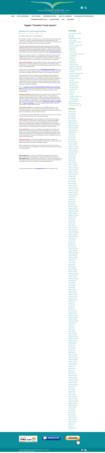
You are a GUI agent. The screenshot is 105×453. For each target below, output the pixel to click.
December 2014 (72, 357)
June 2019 (70, 262)
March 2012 (71, 416)
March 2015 (71, 352)
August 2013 (71, 386)
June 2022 (70, 199)
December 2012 (72, 400)
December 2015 (72, 336)
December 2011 (72, 421)
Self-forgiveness (73, 87)
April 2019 (70, 266)
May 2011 (70, 426)
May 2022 (70, 201)
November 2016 (72, 317)
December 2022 (72, 188)
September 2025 (72, 130)
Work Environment (73, 99)
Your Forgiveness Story (73, 105)
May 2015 (70, 349)
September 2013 (72, 384)
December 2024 (72, 146)
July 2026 (70, 113)
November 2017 (72, 296)
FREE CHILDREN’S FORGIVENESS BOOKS (84, 16)
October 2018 (71, 276)
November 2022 (72, 190)
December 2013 (72, 379)
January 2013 (71, 398)
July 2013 (70, 387)
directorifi (33, 33)
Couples (71, 57)
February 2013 (71, 396)
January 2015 (71, 356)
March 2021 (71, 225)
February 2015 (71, 354)
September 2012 (72, 405)
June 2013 (70, 389)
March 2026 (71, 120)
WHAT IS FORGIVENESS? (23, 16)
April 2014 (70, 372)
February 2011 (71, 428)
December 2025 (72, 125)
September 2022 (72, 194)
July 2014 (70, 366)
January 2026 (71, 123)
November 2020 (72, 232)
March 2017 (71, 310)
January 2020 (71, 250)
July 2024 (70, 155)
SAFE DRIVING (70, 19)
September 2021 (72, 215)
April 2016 (70, 329)
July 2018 (70, 282)
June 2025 (70, 136)
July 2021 (70, 218)
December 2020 (72, 231)
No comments (41, 33)
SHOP (63, 19)
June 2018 (70, 283)
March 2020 (71, 247)
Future (70, 71)
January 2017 (71, 313)
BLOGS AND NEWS (54, 19)
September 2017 (72, 299)
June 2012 (70, 410)
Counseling (71, 55)
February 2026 (71, 122)
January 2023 (71, 187)
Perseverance (72, 85)
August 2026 (71, 111)
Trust (70, 94)
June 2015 (70, 347)
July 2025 (70, 134)
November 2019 (72, 254)
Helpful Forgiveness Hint (75, 73)
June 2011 (70, 424)
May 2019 (70, 264)
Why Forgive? (72, 98)
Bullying (71, 48)
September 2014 (72, 363)
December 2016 (72, 315)
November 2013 (72, 380)
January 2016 (71, 335)
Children (71, 50)
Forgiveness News (73, 38)
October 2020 (71, 234)
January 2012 (71, 419)
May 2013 (70, 391)
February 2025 (71, 143)
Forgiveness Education (74, 66)
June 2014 (70, 368)
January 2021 (71, 229)
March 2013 (71, 394)
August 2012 (71, 407)
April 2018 (70, 287)
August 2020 (71, 238)
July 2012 (70, 408)
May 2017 (70, 306)
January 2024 (71, 166)
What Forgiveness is (73, 103)
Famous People (72, 64)
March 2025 (71, 141)
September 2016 (72, 320)
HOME (12, 16)
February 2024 (71, 164)
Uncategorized (71, 101)
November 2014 (72, 359)
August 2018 (71, 280)
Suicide (71, 91)
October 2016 (71, 319)
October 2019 (71, 255)
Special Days (72, 89)
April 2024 (70, 160)
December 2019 (72, 252)
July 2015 (70, 345)
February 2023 (71, 185)
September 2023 (72, 173)
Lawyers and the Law (74, 78)
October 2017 (71, 298)
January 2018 (71, 292)
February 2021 (71, 227)
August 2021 (71, 217)
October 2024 (71, 150)
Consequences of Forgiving (75, 54)
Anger (70, 43)
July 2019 (70, 261)
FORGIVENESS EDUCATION (49, 16)
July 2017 (70, 303)
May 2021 (70, 222)
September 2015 (72, 342)
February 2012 (71, 417)
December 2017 (72, 294)
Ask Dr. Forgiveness (72, 33)
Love (70, 80)
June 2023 (70, 178)
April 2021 (70, 224)
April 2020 (70, 245)
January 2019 (71, 271)
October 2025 (71, 129)
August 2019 (71, 259)
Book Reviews (72, 47)
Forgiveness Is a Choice (48, 101)
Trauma (71, 92)
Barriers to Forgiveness (74, 45)
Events (70, 35)
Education (71, 62)
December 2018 (72, 273)
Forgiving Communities (74, 69)
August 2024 (71, 153)
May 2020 (70, 243)
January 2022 (71, 208)
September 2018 (72, 278)
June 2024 (70, 157)
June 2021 (70, 220)
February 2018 (71, 291)
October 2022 (71, 192)
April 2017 (70, 308)
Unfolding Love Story (74, 96)
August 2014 (71, 364)
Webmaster (32, 451)
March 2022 (71, 204)
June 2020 (70, 241)
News (69, 37)
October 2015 (71, 340)
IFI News (71, 40)
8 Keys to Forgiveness (28, 103)
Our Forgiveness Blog (73, 42)
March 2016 (71, 331)
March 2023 (71, 183)
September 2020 (72, 236)
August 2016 (71, 322)
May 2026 (70, 116)
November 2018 (72, 275)
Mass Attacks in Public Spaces (48, 69)
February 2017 (71, 312)
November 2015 (72, 338)
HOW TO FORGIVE (36, 16)
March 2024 (71, 162)
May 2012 (70, 412)
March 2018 (71, 289)
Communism (72, 52)
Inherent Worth (72, 76)
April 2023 (70, 181)
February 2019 (71, 269)
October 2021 (71, 213)
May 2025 (70, 137)
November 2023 (72, 169)
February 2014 (71, 375)
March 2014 (71, 373)
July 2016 (70, 324)
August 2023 (71, 174)
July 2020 (70, 239)
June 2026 (70, 115)
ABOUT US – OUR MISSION (65, 16)
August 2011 (71, 423)
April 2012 (70, 414)
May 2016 (70, 328)
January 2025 (71, 144)
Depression (71, 61)
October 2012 (71, 403)
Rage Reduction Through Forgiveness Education (32, 31)
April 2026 (70, 118)
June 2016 (70, 326)
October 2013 (71, 382)
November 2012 (72, 401)
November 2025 (72, 127)
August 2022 (71, 195)
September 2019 (72, 257)
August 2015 (71, 343)
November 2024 (72, 148)
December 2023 (72, 167)
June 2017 (70, 305)
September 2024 (72, 151)
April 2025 (70, 139)
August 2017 (71, 301)
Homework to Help (73, 75)
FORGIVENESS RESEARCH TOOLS (39, 19)
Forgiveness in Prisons (74, 68)
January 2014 (71, 377)
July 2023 (70, 176)
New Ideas (71, 83)
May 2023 (70, 180)
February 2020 (71, 248)
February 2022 (71, 206)
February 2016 (71, 333)
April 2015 (70, 350)
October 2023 (71, 171)
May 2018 (70, 285)
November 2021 (72, 211)
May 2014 (70, 370)
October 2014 (71, 361)
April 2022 (70, 203)
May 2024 (70, 159)
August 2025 (71, 132)
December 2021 (72, 210)
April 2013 (70, 393)
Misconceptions (73, 82)
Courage (71, 59)
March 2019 (71, 268)
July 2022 (70, 197)
